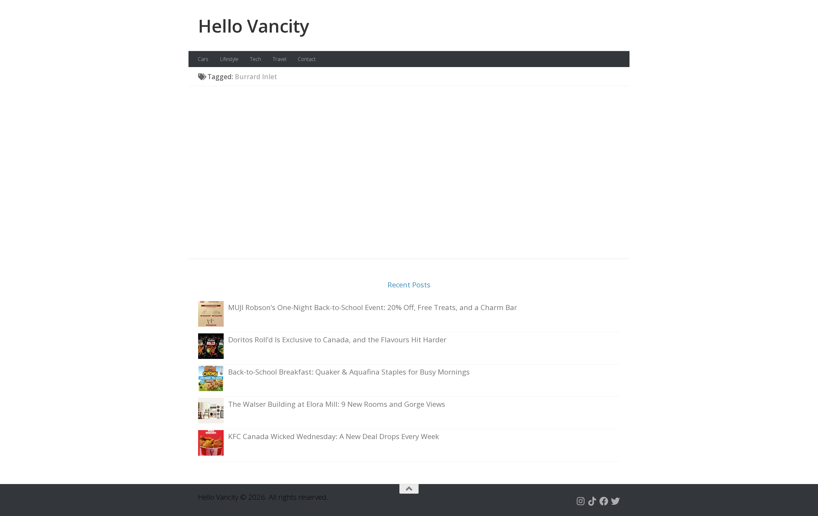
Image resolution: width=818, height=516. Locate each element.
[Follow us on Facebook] (603, 501)
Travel (279, 59)
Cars (203, 59)
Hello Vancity (253, 25)
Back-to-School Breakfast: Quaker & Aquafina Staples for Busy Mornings (349, 372)
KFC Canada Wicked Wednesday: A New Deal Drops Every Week (333, 436)
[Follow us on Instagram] (580, 501)
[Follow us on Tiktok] (592, 501)
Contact (307, 59)
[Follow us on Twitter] (615, 501)
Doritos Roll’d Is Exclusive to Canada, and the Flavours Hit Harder (337, 340)
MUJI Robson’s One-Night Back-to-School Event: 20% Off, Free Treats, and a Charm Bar (372, 307)
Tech (255, 59)
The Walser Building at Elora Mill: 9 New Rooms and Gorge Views (336, 404)
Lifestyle (229, 59)
